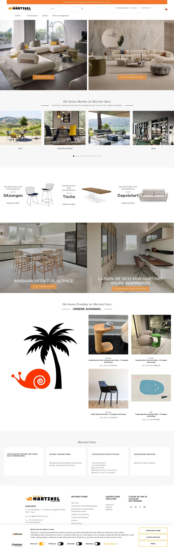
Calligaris (109, 148)
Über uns (75, 503)
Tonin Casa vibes (43, 77)
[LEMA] (65, 128)
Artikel (18, 16)
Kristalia (108, 358)
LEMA (64, 148)
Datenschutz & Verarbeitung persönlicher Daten (82, 510)
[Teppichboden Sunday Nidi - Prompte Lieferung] (151, 388)
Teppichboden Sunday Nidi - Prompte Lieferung (151, 415)
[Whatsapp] (149, 507)
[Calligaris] (109, 128)
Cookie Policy (76, 523)
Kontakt (74, 520)
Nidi (151, 412)
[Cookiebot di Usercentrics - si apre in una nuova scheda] (17, 545)
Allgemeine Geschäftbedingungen (84, 506)
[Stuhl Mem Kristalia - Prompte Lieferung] (108, 388)
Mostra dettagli (109, 544)
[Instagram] (140, 507)
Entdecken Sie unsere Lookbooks (131, 289)
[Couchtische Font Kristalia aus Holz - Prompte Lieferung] (108, 334)
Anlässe (45, 16)
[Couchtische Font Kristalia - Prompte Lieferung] (151, 334)
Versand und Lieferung (80, 514)
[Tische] (96, 195)
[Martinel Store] (19, 8)
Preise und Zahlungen (79, 517)
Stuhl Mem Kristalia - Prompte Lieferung (108, 414)
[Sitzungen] (39, 195)
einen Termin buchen (43, 286)
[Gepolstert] (153, 195)
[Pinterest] (135, 507)
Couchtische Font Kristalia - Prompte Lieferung (151, 361)
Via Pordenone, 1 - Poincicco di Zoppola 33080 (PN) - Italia (45, 511)
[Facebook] (131, 507)
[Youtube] (144, 507)
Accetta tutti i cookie (153, 530)
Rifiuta (153, 543)
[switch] (61, 543)
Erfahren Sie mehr (13, 203)
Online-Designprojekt (60, 16)
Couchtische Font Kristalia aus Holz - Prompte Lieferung (108, 361)
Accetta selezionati (153, 537)
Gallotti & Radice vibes (132, 77)
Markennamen (32, 16)
